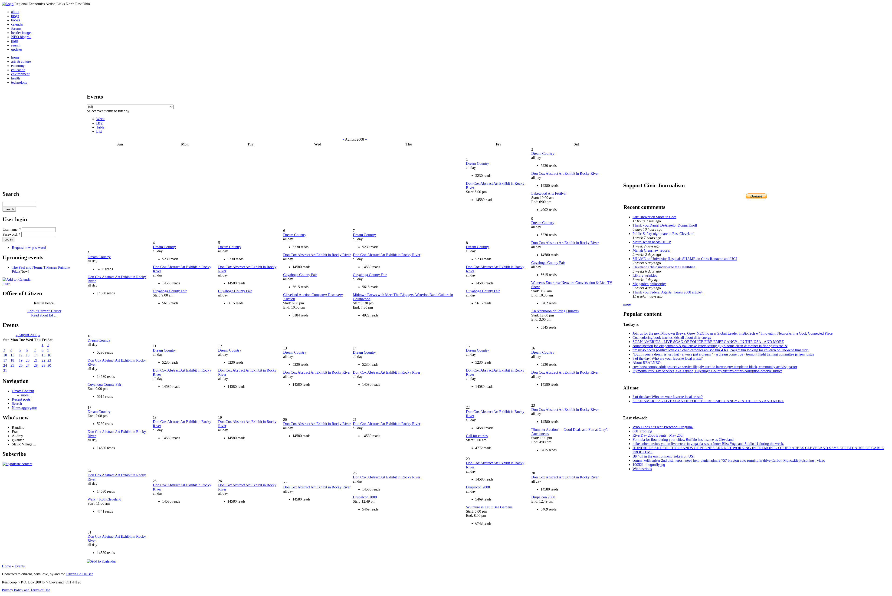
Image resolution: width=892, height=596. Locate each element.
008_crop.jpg (642, 431)
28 (36, 365)
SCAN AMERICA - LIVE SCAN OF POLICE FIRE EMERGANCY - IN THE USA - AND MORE (708, 342)
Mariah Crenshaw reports (651, 250)
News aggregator (24, 408)
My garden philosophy (649, 284)
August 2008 (27, 335)
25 (12, 365)
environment (20, 74)
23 (49, 360)
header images (21, 33)
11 (12, 355)
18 (12, 360)
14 (36, 355)
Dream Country (477, 163)
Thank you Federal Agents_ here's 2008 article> (668, 292)
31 (5, 370)
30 (49, 365)
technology (19, 82)
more (6, 284)
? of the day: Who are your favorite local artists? (668, 358)
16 (49, 355)
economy (18, 66)
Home (6, 566)
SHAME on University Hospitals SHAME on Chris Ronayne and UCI (685, 259)
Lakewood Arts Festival (548, 193)
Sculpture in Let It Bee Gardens (489, 507)
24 (5, 365)
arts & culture (21, 61)
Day (99, 123)
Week (100, 119)
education (18, 70)
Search (17, 403)
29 (43, 365)
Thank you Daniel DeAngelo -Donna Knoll (665, 225)
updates (16, 49)
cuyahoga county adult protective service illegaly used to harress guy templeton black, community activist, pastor (715, 367)
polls (14, 41)
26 (21, 365)
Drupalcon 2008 (365, 497)
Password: (11, 234)
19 (21, 360)
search (15, 45)
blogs (15, 16)
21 (36, 360)
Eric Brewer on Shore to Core (654, 217)
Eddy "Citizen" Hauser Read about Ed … (44, 313)
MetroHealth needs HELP (652, 242)
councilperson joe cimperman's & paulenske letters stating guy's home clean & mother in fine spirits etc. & (710, 346)
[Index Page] (7, 4)
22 (43, 360)
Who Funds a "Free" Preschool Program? (663, 427)
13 (28, 355)
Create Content (23, 391)
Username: (12, 229)
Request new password (29, 248)
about (15, 12)
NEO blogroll (21, 37)
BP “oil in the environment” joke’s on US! (663, 456)
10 (5, 355)
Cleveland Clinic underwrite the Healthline (664, 267)
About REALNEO (647, 363)
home (15, 57)
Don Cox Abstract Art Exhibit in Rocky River (565, 173)
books (15, 20)
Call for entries (477, 436)
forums (16, 28)
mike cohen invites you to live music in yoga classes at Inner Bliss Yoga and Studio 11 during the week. (708, 444)
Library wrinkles (645, 275)
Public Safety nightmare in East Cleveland (663, 234)
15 (43, 355)
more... (26, 395)
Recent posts (21, 399)
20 (28, 360)
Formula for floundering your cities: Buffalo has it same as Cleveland (683, 439)
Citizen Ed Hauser (79, 574)
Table (100, 127)
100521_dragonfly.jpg (649, 465)
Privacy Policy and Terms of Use (26, 590)
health (15, 78)
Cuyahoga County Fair (170, 291)
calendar (17, 24)
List (99, 131)
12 (21, 355)
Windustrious (642, 469)
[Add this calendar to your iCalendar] (17, 279)
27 (28, 365)
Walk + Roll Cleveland (104, 499)
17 (5, 360)
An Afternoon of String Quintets (555, 311)
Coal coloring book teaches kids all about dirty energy (672, 337)
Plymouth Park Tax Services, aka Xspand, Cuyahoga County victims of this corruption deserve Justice (707, 371)
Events (20, 566)
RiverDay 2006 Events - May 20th (658, 435)
